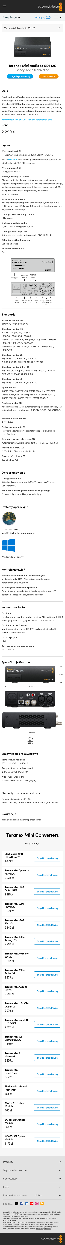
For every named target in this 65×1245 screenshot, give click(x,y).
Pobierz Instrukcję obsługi (14, 119)
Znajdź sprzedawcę (20, 76)
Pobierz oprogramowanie (40, 119)
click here (13, 159)
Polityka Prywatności (43, 1228)
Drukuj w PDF (49, 76)
